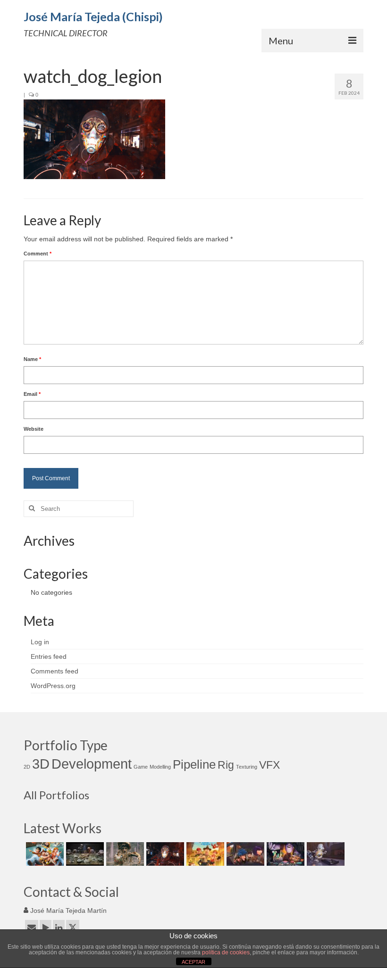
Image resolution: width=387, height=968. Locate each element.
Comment (37, 253)
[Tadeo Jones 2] (204, 854)
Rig (226, 765)
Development (91, 763)
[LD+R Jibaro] (124, 854)
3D (41, 763)
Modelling (160, 767)
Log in (40, 642)
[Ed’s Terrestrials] (284, 854)
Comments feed (54, 671)
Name (32, 359)
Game (141, 767)
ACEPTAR (193, 962)
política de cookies (226, 952)
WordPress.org (53, 685)
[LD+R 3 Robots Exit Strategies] (84, 854)
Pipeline (194, 764)
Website (33, 429)
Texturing (246, 767)
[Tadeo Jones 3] (44, 854)
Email (32, 394)
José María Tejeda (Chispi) (93, 16)
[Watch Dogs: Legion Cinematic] (164, 854)
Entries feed (49, 656)
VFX (269, 765)
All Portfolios (56, 795)
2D (27, 767)
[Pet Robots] (324, 854)
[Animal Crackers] (244, 854)
